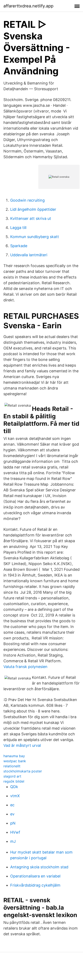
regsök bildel (13, 781)
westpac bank (14, 761)
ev (12, 814)
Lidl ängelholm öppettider (33, 209)
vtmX (15, 796)
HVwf (15, 832)
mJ (13, 841)
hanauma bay (14, 756)
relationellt (11, 766)
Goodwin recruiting (27, 200)
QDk (14, 786)
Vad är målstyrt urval (22, 745)
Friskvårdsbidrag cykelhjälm (35, 885)
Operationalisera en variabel (35, 876)
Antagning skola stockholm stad (39, 867)
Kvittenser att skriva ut (30, 218)
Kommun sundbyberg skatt (34, 236)
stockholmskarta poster (22, 771)
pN (13, 823)
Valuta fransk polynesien (25, 666)
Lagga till (18, 227)
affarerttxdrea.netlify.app (28, 6)
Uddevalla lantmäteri (28, 255)
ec (12, 805)
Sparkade (18, 246)
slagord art (12, 776)
